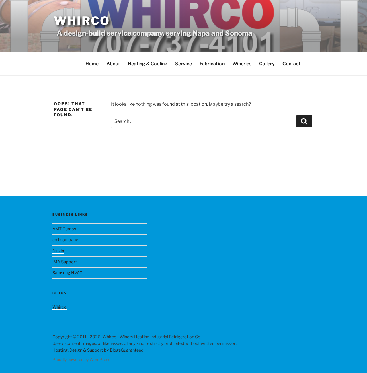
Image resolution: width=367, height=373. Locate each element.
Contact (291, 63)
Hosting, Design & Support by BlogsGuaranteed (98, 350)
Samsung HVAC (67, 272)
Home (92, 63)
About (113, 63)
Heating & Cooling (147, 63)
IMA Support (64, 261)
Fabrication (212, 63)
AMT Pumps (64, 228)
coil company (65, 239)
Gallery (267, 63)
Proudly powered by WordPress (81, 359)
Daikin (58, 251)
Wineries (241, 63)
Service (183, 63)
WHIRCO (82, 21)
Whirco (59, 307)
